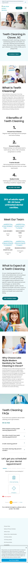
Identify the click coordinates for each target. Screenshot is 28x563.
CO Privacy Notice (8, 539)
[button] (26, 8)
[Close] (26, 547)
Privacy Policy (7, 526)
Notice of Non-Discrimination (10, 534)
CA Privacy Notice (8, 537)
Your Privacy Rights (14, 560)
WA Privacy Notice (8, 542)
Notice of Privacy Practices (10, 529)
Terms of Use (7, 531)
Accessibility (6, 545)
